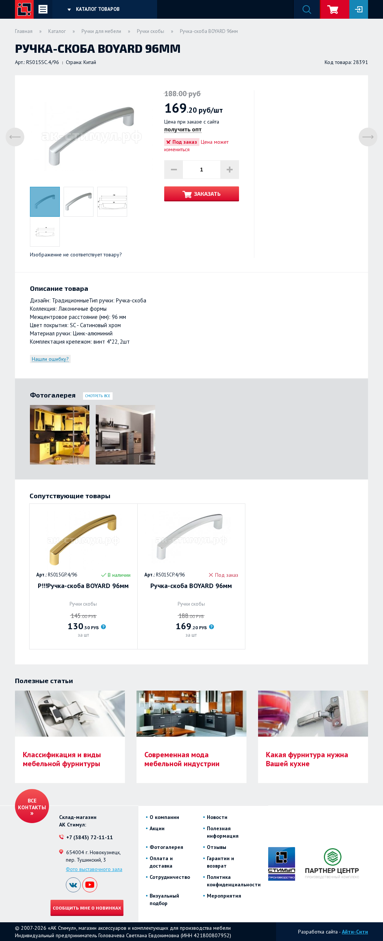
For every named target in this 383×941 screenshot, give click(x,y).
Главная (24, 31)
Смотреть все (97, 395)
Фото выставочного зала (94, 869)
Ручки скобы (150, 31)
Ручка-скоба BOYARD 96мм (191, 586)
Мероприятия (224, 895)
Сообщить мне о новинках (87, 907)
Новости (217, 817)
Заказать (207, 194)
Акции (157, 828)
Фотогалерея (166, 847)
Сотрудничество (170, 877)
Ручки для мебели (101, 31)
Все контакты (32, 804)
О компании (164, 817)
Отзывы (216, 847)
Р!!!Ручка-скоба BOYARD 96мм (83, 586)
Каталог (57, 31)
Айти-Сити (355, 931)
